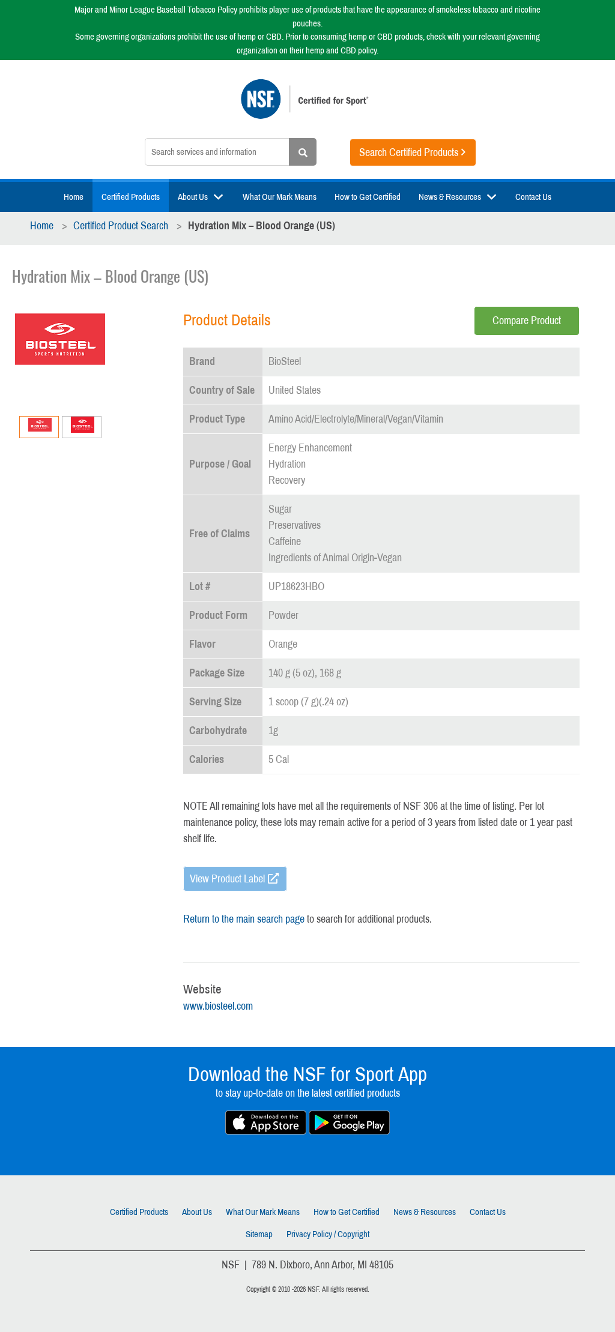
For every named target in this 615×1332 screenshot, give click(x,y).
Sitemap (259, 1234)
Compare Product (526, 321)
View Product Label (227, 879)
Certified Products (130, 197)
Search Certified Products (408, 152)
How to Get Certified (368, 197)
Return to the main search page (243, 919)
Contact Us (533, 197)
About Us (193, 197)
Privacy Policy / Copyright (327, 1234)
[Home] (307, 105)
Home (73, 197)
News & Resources (450, 197)
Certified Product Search (120, 226)
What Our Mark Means (280, 197)
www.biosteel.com (218, 1006)
